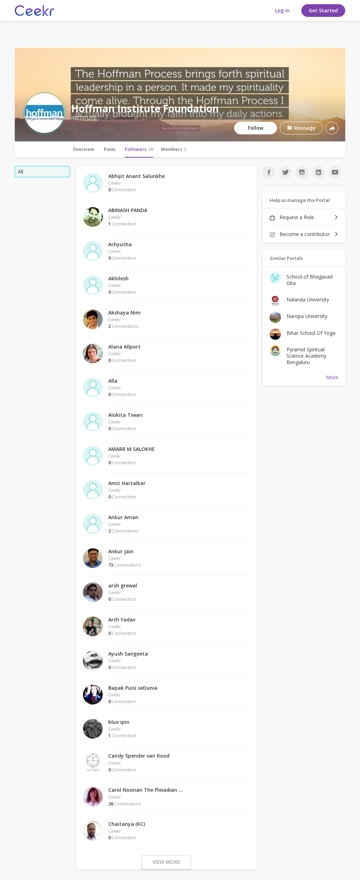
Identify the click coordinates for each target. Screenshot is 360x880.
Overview (83, 149)
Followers (139, 149)
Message (303, 128)
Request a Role (296, 217)
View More (166, 862)
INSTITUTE (83, 118)
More (332, 377)
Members (173, 149)
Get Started (323, 10)
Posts (109, 149)
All (20, 171)
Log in (282, 10)
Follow (255, 128)
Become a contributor (304, 234)
